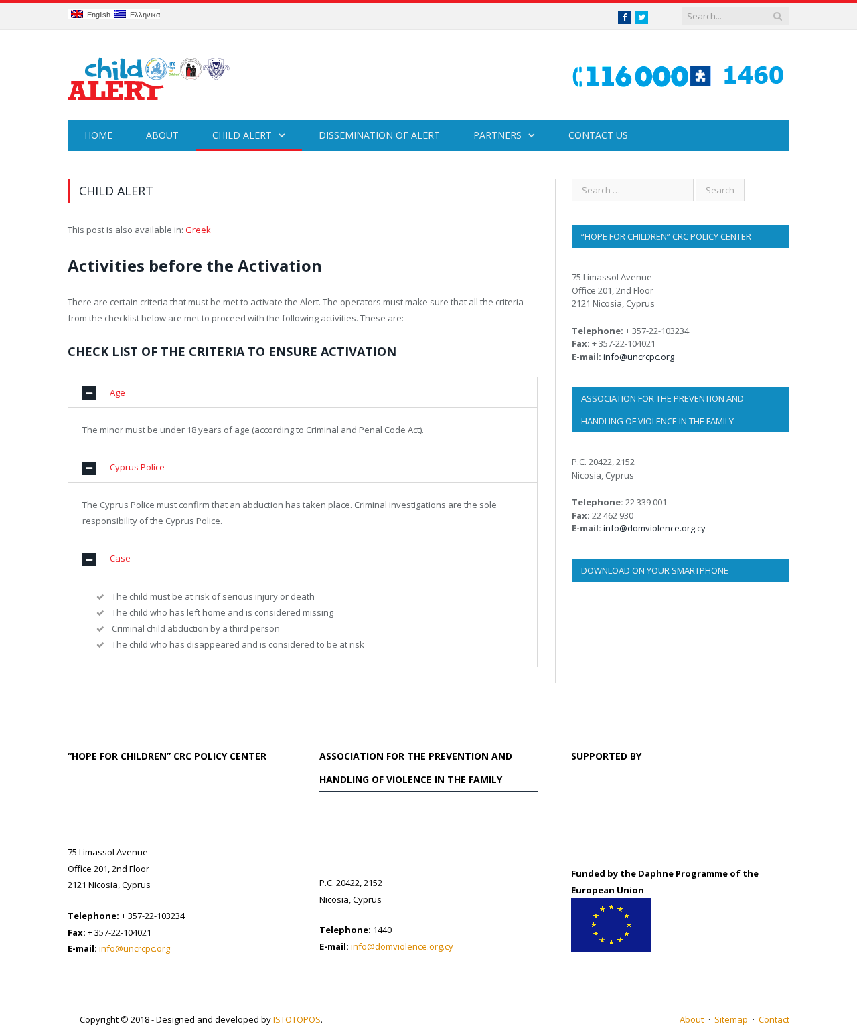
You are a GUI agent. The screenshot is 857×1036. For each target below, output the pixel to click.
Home (98, 134)
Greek (198, 230)
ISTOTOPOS (297, 1019)
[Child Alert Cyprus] (149, 75)
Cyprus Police (137, 467)
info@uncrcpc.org (638, 357)
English (96, 15)
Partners (497, 134)
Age (117, 392)
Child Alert (242, 134)
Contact (774, 1019)
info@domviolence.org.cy (654, 528)
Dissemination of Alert (379, 134)
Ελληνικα (143, 15)
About (162, 134)
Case (120, 558)
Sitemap (731, 1019)
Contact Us (598, 134)
